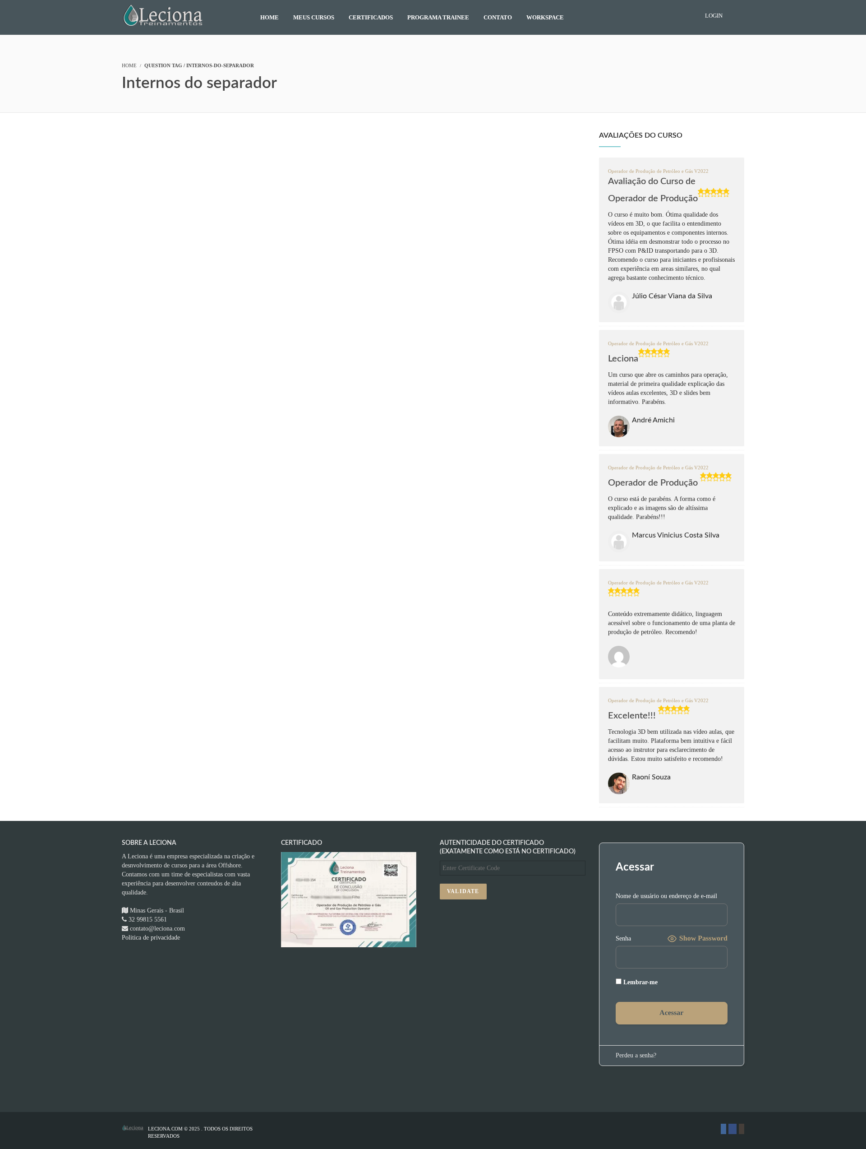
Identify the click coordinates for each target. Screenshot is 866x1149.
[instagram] (741, 1129)
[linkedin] (723, 1129)
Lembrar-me (640, 982)
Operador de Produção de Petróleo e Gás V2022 (658, 171)
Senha (623, 938)
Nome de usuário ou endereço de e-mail (666, 896)
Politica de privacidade (151, 937)
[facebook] (732, 1129)
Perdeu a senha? (636, 1055)
